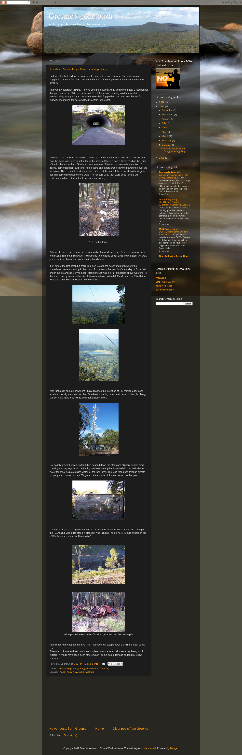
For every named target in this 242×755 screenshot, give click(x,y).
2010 (162, 106)
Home (99, 728)
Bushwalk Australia (170, 172)
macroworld (150, 748)
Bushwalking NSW (165, 289)
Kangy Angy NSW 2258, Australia (77, 672)
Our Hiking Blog (168, 199)
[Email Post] (103, 664)
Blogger (174, 748)
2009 (162, 158)
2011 (162, 102)
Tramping (104, 668)
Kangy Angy (79, 668)
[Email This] (109, 664)
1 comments (91, 664)
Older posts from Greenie (130, 728)
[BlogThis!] (112, 664)
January (166, 145)
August (166, 119)
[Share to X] (115, 664)
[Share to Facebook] (118, 664)
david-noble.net (164, 286)
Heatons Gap (65, 668)
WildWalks (161, 278)
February (167, 140)
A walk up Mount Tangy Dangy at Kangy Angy (78, 69)
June (165, 127)
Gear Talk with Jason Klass (174, 256)
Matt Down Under (168, 229)
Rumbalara (92, 668)
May (164, 132)
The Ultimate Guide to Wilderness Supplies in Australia (174, 203)
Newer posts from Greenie (67, 728)
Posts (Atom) (70, 735)
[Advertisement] (98, 701)
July (164, 123)
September (168, 114)
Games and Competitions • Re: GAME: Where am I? (174, 176)
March (165, 136)
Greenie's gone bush (80, 15)
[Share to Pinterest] (121, 664)
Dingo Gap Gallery (165, 282)
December (167, 110)
